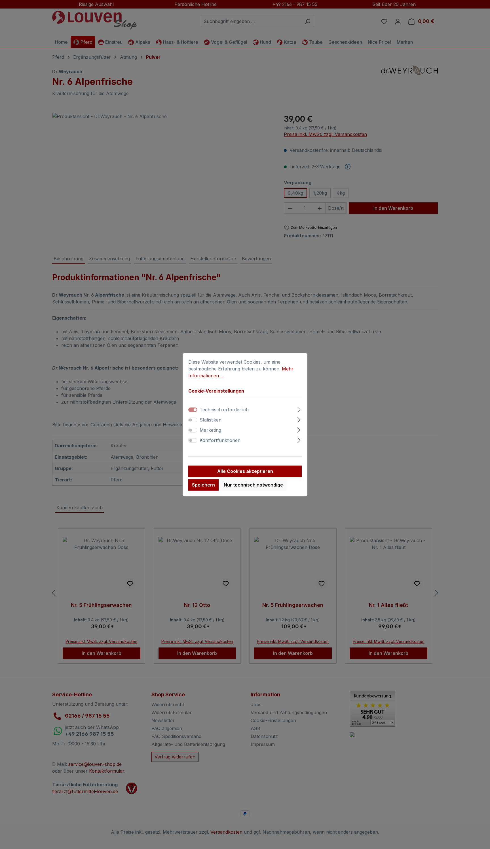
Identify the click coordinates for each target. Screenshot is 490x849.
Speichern (203, 485)
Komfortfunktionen (220, 440)
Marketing (210, 430)
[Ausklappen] (299, 408)
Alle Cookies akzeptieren (245, 471)
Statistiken (210, 420)
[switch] (192, 420)
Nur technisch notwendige (253, 485)
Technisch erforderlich (224, 409)
